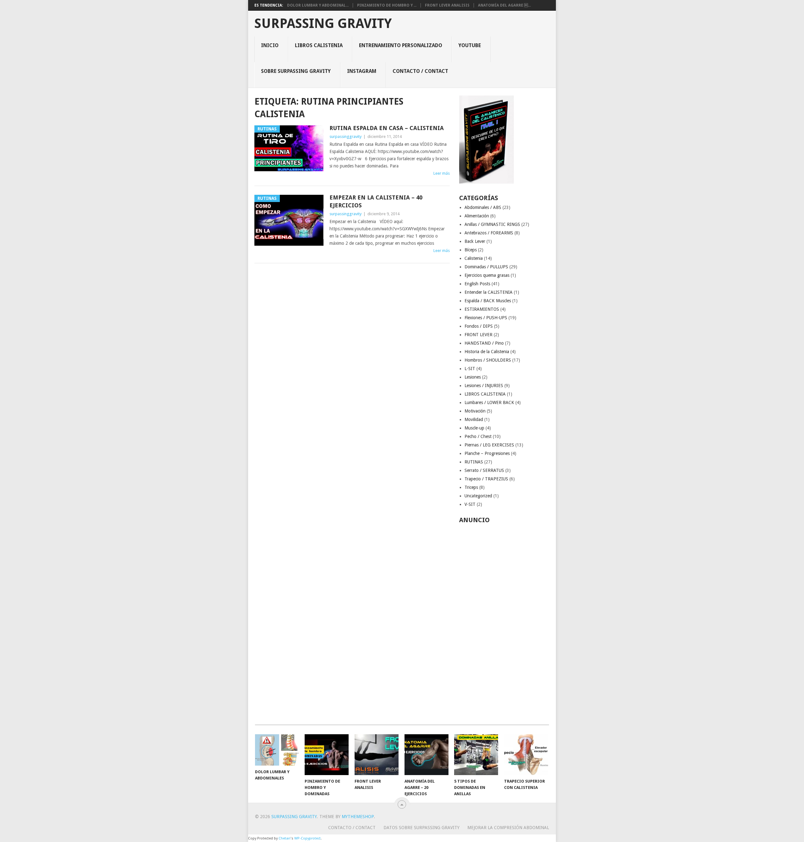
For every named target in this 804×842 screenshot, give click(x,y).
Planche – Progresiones (487, 453)
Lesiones (472, 377)
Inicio (270, 45)
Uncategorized (478, 495)
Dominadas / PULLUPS (486, 266)
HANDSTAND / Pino (484, 343)
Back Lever (474, 241)
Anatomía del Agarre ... (504, 5)
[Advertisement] (504, 620)
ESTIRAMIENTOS (481, 309)
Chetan (285, 838)
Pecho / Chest (478, 436)
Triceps (471, 487)
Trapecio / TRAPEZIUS (486, 478)
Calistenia (473, 258)
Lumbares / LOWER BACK (489, 402)
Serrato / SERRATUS (484, 470)
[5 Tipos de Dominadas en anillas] (476, 754)
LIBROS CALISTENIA (485, 393)
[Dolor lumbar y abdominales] (277, 750)
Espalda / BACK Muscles (487, 300)
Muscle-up (474, 427)
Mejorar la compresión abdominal (508, 827)
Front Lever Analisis (447, 5)
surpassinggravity (345, 136)
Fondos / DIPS (478, 326)
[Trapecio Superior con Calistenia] (526, 754)
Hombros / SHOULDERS (487, 360)
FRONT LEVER (478, 334)
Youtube (470, 45)
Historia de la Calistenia (486, 351)
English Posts (477, 283)
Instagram (361, 71)
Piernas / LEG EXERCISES (489, 444)
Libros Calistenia (319, 45)
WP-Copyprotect (307, 838)
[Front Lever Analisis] (377, 754)
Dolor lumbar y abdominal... (318, 5)
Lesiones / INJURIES (483, 385)
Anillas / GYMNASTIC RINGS (492, 224)
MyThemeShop (358, 816)
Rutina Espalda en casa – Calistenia (386, 128)
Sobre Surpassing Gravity (296, 71)
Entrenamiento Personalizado (400, 45)
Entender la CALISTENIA (488, 292)
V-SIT (469, 504)
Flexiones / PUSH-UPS (485, 317)
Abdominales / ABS (482, 207)
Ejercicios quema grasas (486, 275)
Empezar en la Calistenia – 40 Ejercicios (375, 201)
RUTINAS (473, 461)
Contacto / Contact (420, 71)
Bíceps (470, 249)
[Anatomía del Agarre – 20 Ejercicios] (426, 754)
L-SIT (469, 368)
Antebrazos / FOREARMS (488, 232)
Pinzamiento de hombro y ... (386, 5)
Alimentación (476, 215)
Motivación (475, 410)
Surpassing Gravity (323, 23)
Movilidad (473, 419)
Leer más (441, 173)
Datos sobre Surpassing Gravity (421, 827)
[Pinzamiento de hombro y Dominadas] (327, 754)
